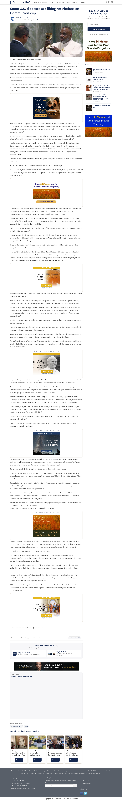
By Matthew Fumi (97, 91)
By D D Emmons (97, 109)
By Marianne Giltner (98, 72)
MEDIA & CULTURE (40, 2)
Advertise (16, 783)
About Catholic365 (19, 781)
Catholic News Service (25, 18)
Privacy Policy (87, 783)
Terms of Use (87, 781)
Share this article (75, 638)
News (26, 726)
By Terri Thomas (97, 101)
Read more (19, 760)
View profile (31, 20)
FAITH (52, 2)
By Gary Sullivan (97, 81)
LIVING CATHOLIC (63, 2)
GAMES (74, 2)
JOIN (82, 2)
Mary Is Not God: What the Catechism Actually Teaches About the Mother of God (101, 87)
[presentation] (10, 746)
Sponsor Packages (26, 783)
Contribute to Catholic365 (20, 785)
